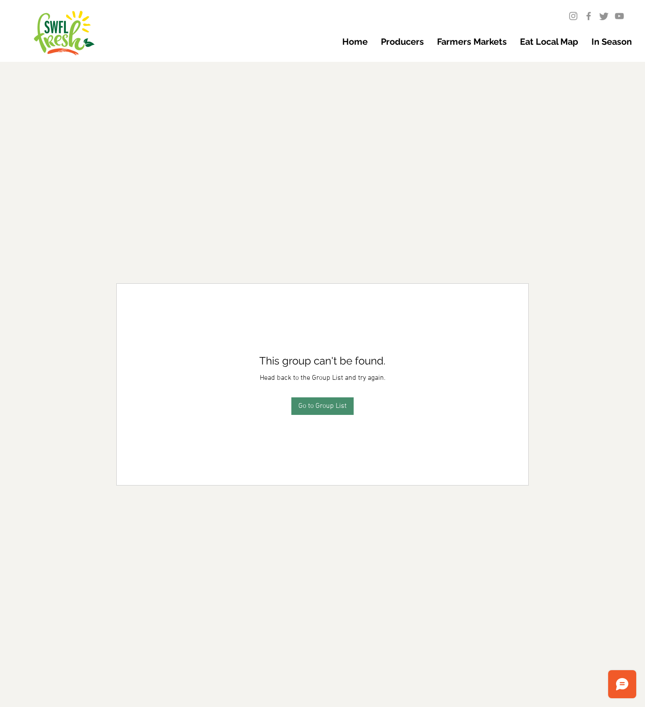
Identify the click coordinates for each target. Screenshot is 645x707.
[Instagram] (573, 16)
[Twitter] (603, 16)
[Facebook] (588, 16)
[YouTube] (619, 16)
